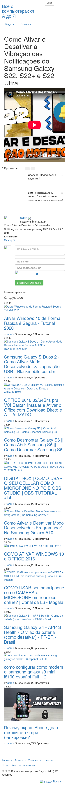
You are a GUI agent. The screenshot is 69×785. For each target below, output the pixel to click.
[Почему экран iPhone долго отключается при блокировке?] (34, 704)
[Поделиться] (28, 210)
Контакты (20, 760)
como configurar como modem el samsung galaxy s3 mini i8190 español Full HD (33, 672)
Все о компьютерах (23, 765)
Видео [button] (9, 24)
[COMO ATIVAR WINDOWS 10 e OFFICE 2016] (34, 546)
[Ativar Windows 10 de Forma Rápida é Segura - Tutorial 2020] (34, 308)
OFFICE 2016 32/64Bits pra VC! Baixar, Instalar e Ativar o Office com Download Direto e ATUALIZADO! (33, 407)
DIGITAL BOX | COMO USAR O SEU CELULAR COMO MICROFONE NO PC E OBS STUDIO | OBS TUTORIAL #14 (33, 488)
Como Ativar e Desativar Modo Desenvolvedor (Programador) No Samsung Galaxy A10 (34, 527)
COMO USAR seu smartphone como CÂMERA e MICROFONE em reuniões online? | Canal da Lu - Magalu (34, 594)
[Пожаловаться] (36, 210)
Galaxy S (9, 240)
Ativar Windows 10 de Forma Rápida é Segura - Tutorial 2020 (32, 323)
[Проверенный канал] (29, 217)
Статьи (25, 24)
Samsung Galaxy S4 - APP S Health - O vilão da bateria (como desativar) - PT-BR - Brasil (32, 634)
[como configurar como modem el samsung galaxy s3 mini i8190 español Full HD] (34, 657)
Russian (57, 781)
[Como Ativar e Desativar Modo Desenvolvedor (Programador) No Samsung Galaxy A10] (34, 513)
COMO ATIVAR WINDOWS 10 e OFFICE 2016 (34, 556)
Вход (49, 2)
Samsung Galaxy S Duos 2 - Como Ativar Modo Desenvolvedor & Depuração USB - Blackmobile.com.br (32, 363)
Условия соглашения (40, 760)
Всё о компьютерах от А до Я (18, 11)
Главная (7, 760)
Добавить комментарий (29, 282)
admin (23, 217)
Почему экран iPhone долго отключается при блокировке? (31, 732)
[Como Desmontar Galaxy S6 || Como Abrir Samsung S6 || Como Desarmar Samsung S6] (34, 430)
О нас (5, 765)
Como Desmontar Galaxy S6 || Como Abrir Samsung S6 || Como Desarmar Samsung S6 (33, 444)
